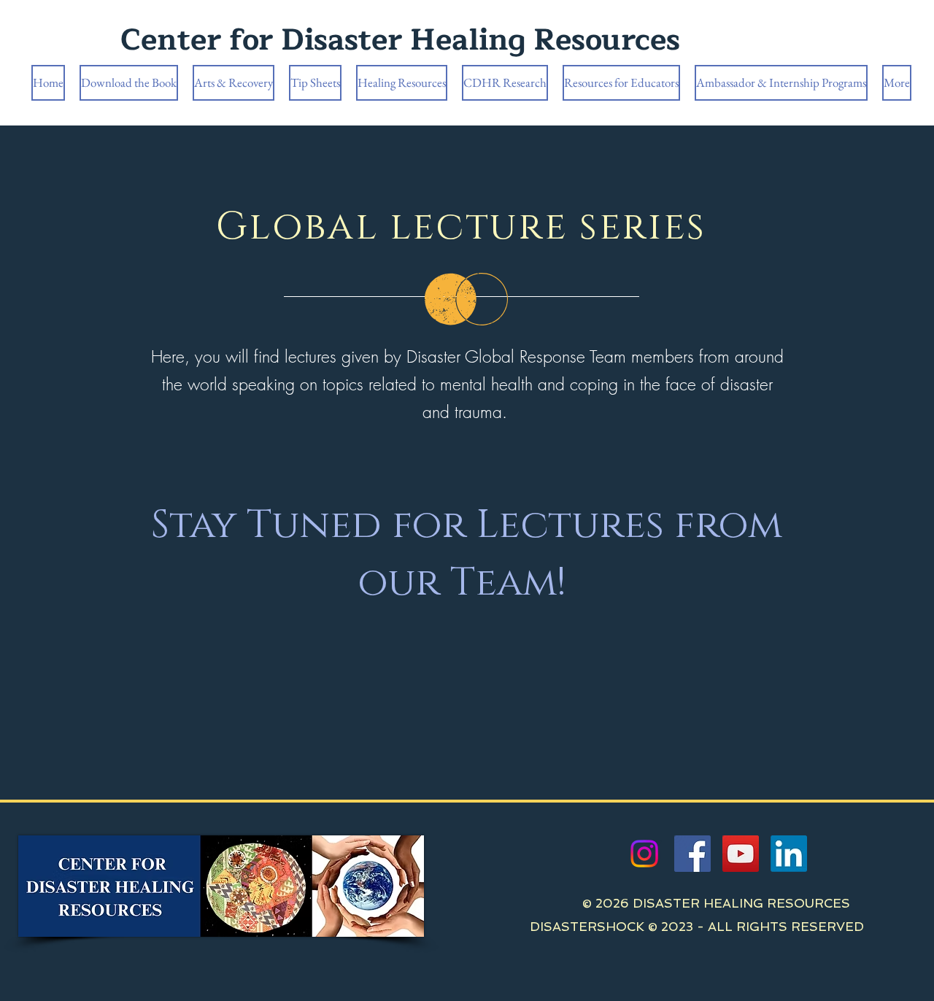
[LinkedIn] (789, 853)
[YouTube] (740, 853)
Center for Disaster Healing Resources (400, 40)
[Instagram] (644, 853)
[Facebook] (692, 853)
